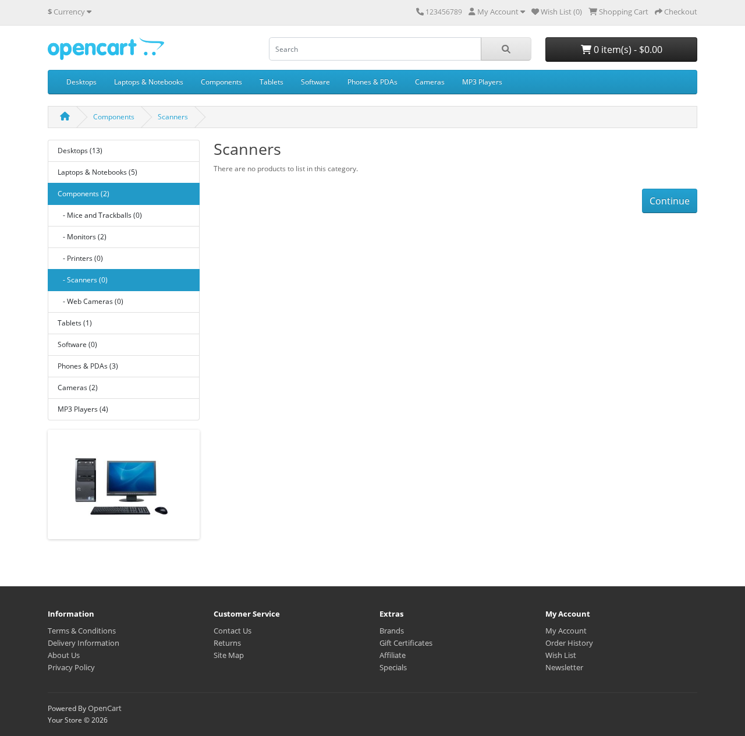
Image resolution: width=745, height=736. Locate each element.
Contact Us (232, 630)
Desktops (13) (80, 150)
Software (315, 82)
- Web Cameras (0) (90, 301)
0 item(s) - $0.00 (626, 49)
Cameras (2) (78, 387)
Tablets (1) (75, 323)
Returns (227, 643)
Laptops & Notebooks (148, 82)
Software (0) (77, 344)
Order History (569, 643)
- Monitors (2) (82, 237)
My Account (566, 630)
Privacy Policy (71, 667)
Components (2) (83, 194)
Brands (391, 630)
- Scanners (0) (83, 280)
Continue (670, 200)
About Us (64, 655)
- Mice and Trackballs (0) (100, 215)
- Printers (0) (80, 258)
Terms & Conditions (82, 630)
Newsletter (564, 667)
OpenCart (105, 708)
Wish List (560, 655)
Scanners (173, 117)
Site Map (229, 655)
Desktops (81, 82)
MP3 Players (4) (83, 409)
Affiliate (392, 655)
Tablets (271, 82)
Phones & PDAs (372, 82)
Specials (393, 667)
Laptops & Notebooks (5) (97, 172)
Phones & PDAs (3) (88, 366)
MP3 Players (482, 82)
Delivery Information (83, 643)
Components (221, 82)
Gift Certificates (405, 643)
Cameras (430, 82)
